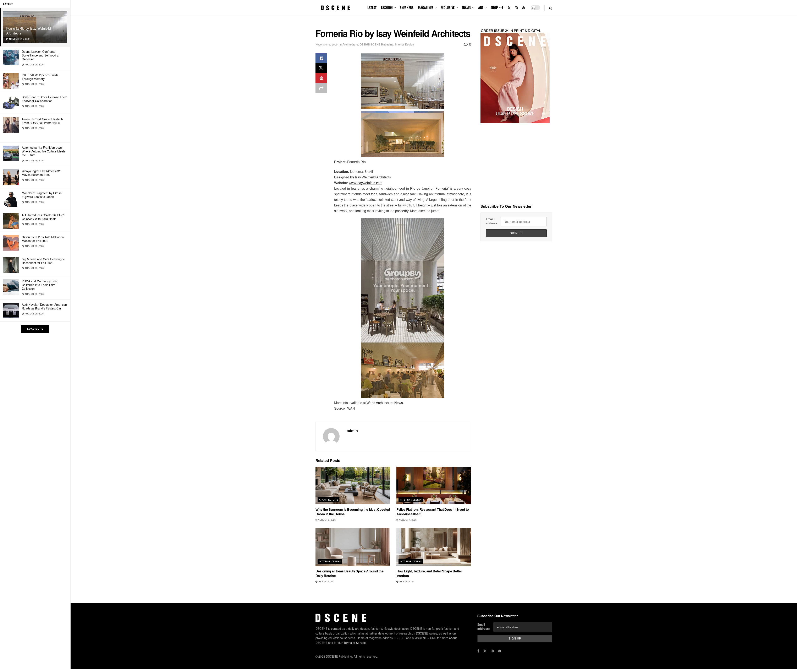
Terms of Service (354, 643)
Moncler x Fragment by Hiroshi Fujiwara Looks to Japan (42, 195)
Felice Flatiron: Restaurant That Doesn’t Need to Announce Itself (432, 511)
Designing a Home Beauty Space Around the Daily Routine (349, 573)
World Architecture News (385, 403)
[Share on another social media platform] (321, 88)
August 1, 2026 (407, 519)
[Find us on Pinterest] (523, 8)
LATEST (371, 7)
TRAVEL (466, 7)
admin (352, 430)
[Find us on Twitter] (509, 8)
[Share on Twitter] (321, 68)
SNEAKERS (406, 7)
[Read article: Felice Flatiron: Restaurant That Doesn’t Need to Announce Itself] (433, 485)
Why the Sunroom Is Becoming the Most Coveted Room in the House (352, 511)
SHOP (494, 7)
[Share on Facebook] (321, 58)
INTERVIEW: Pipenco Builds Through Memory (40, 77)
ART (480, 7)
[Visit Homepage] (335, 8)
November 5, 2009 (326, 44)
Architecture (350, 44)
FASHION (387, 7)
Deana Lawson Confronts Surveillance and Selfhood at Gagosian (40, 55)
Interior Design (404, 44)
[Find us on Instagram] (516, 8)
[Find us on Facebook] (502, 8)
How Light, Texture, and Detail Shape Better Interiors (429, 573)
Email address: (492, 221)
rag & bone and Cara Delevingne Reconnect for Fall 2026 (43, 261)
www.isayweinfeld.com (365, 183)
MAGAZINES (425, 7)
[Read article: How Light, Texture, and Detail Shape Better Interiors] (433, 547)
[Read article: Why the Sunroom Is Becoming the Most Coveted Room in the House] (352, 485)
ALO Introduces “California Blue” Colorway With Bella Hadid (43, 217)
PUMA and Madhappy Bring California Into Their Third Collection (40, 285)
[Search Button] (550, 8)
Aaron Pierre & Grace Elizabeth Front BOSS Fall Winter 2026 (42, 121)
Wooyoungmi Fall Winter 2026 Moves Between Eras (41, 173)
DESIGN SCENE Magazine (376, 44)
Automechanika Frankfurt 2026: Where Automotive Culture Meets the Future (43, 151)
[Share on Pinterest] (321, 78)
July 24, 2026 (325, 581)
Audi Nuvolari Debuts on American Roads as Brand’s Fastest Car (44, 306)
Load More (35, 328)
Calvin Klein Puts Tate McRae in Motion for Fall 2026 (43, 239)
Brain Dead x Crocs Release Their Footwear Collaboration (44, 99)
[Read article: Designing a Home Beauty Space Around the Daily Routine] (352, 547)
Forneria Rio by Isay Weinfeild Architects (28, 31)
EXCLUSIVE (447, 7)
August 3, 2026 (326, 519)
